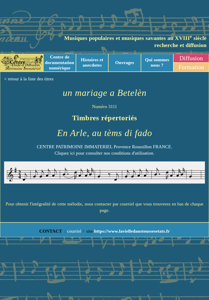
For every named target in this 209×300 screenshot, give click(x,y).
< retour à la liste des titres (29, 78)
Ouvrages (124, 62)
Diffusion (191, 58)
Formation (191, 67)
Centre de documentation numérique (59, 62)
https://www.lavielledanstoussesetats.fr (131, 231)
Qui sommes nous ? (157, 62)
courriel (74, 231)
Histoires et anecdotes (92, 62)
